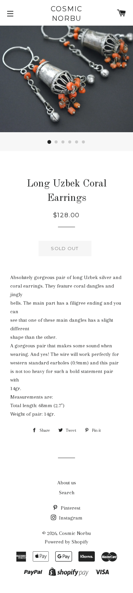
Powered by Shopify (66, 542)
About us (66, 483)
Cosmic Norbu (67, 14)
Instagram (70, 518)
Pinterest (69, 508)
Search (66, 492)
